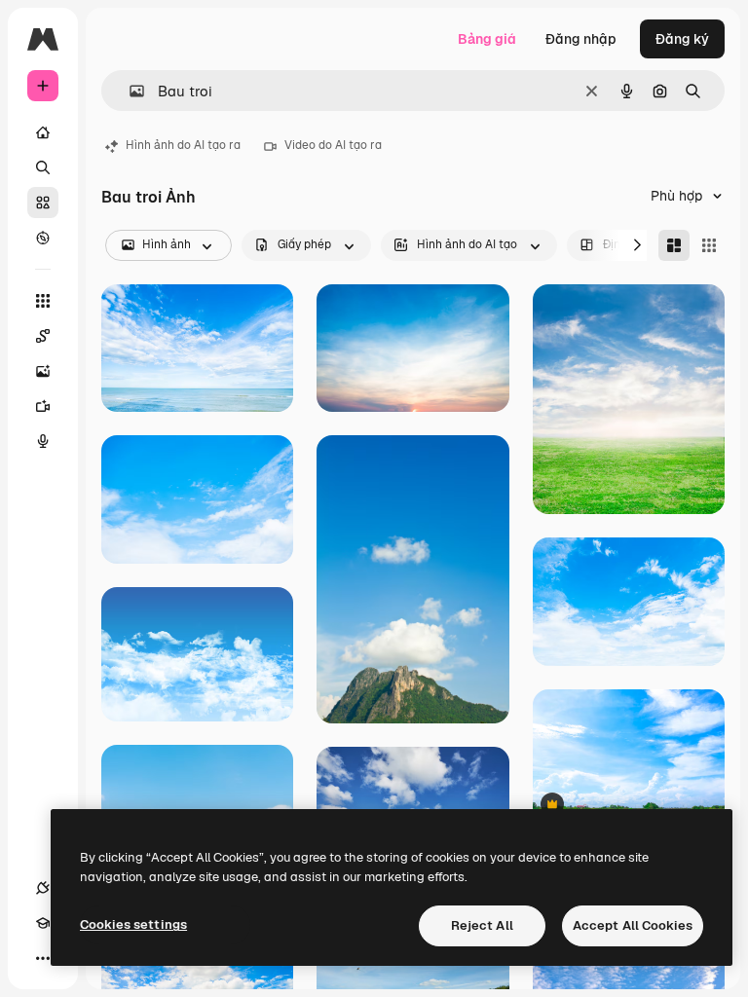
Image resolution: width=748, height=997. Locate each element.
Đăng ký (682, 39)
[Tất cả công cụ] (42, 300)
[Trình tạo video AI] (42, 406)
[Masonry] (674, 245)
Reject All (482, 925)
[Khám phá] (42, 237)
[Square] (709, 245)
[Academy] (42, 923)
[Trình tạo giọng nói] (42, 441)
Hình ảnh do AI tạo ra (183, 145)
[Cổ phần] (42, 202)
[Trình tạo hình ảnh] (42, 371)
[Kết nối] (42, 888)
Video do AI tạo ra (333, 145)
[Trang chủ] (42, 132)
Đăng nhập (581, 39)
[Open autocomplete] (129, 91)
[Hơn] (42, 958)
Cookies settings (133, 924)
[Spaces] (42, 335)
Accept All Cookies (632, 925)
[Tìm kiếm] (42, 167)
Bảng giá (487, 39)
